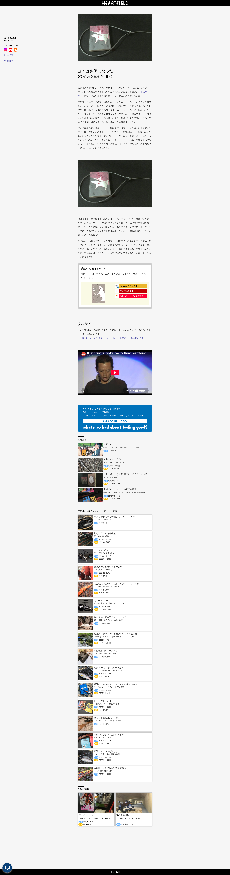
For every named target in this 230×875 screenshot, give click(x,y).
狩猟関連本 (9, 61)
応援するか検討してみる (115, 421)
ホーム (6, 55)
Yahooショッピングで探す (131, 296)
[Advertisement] (115, 847)
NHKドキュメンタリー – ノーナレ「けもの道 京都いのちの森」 (114, 338)
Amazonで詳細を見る (129, 286)
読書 (12, 55)
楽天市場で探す (126, 291)
